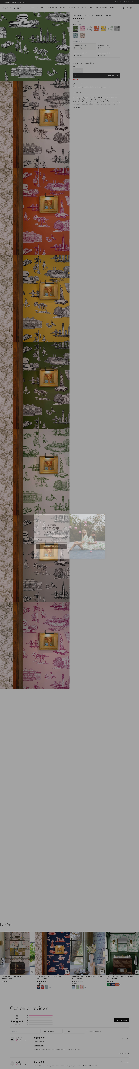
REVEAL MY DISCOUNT (51, 544)
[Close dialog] (103, 514)
